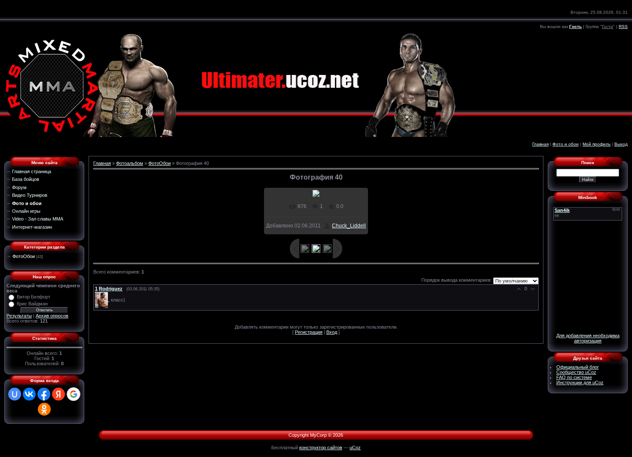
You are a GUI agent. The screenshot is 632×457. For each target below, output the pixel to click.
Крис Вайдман (32, 303)
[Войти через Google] (73, 394)
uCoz (355, 447)
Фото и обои (565, 144)
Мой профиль (597, 144)
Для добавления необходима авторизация (588, 338)
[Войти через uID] (14, 394)
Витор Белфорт (33, 296)
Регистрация (308, 332)
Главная (540, 144)
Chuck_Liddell (349, 226)
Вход (331, 332)
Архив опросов (52, 315)
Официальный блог (577, 367)
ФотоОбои (23, 256)
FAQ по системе (574, 377)
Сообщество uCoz (576, 372)
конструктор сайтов (320, 447)
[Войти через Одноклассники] (44, 409)
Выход (621, 144)
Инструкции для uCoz (580, 382)
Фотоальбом (129, 163)
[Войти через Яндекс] (58, 394)
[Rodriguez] (103, 299)
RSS (623, 26)
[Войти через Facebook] (43, 394)
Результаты (19, 315)
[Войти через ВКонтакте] (29, 394)
